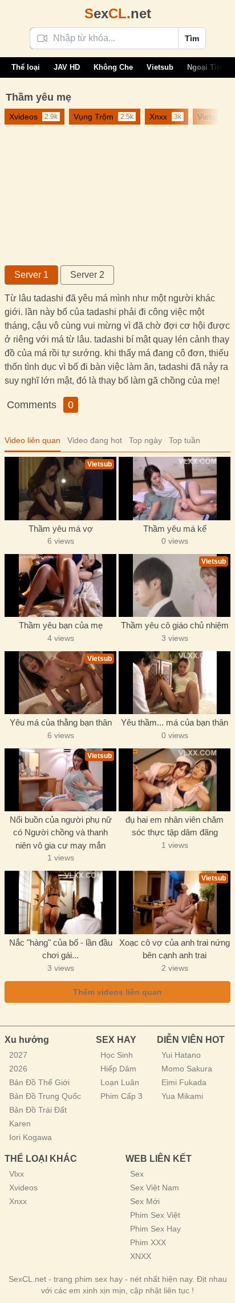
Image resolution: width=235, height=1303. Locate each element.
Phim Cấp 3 (121, 1096)
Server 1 (31, 275)
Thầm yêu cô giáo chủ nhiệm (175, 625)
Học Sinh (116, 1054)
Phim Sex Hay (155, 1228)
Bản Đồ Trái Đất (38, 1109)
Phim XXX (148, 1242)
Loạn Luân (119, 1082)
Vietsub (160, 67)
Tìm (192, 38)
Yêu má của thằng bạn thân (61, 722)
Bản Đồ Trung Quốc (45, 1096)
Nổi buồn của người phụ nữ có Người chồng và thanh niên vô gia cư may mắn (61, 832)
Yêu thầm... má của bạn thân (174, 722)
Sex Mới (145, 1201)
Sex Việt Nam (154, 1187)
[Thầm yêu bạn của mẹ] (60, 585)
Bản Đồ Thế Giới (39, 1082)
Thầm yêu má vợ (61, 528)
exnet (117, 13)
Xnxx (18, 1201)
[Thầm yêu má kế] (174, 488)
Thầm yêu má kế (174, 528)
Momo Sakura (186, 1068)
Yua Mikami (182, 1096)
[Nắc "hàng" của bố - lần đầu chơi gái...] (60, 902)
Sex (137, 1173)
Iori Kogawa (30, 1137)
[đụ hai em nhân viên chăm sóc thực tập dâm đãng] (174, 779)
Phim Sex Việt (155, 1215)
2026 (18, 1068)
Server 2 (87, 275)
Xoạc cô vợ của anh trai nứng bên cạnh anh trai (174, 949)
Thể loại (25, 67)
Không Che (113, 67)
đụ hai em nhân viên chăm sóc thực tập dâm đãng (174, 826)
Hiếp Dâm (118, 1068)
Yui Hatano (181, 1054)
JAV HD (67, 67)
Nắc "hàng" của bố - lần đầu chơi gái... (60, 949)
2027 (18, 1054)
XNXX (140, 1256)
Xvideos (23, 1187)
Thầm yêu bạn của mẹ (61, 625)
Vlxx (16, 1173)
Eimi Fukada (183, 1082)
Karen (20, 1123)
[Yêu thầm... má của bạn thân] (174, 682)
